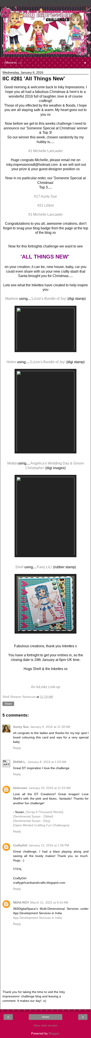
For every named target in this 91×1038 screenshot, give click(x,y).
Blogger (54, 1033)
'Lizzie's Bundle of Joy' (48, 298)
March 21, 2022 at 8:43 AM (49, 902)
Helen (11, 362)
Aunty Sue (21, 726)
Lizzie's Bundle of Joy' (48, 362)
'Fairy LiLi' (44, 567)
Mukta (12, 463)
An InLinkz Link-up (45, 687)
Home (45, 1017)
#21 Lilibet (45, 205)
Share (8, 703)
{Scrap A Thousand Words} (44, 812)
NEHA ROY (21, 902)
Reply (17, 748)
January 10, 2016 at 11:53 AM (50, 788)
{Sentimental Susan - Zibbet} (33, 816)
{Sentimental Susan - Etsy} (31, 821)
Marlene (11, 298)
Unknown (20, 788)
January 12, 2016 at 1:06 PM (49, 845)
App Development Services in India (37, 917)
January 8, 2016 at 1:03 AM (47, 762)
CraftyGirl (20, 845)
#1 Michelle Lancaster (45, 151)
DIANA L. (19, 762)
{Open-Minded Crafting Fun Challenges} (41, 825)
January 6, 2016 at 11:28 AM (50, 726)
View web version (45, 1025)
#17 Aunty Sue (45, 196)
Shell (19, 567)
